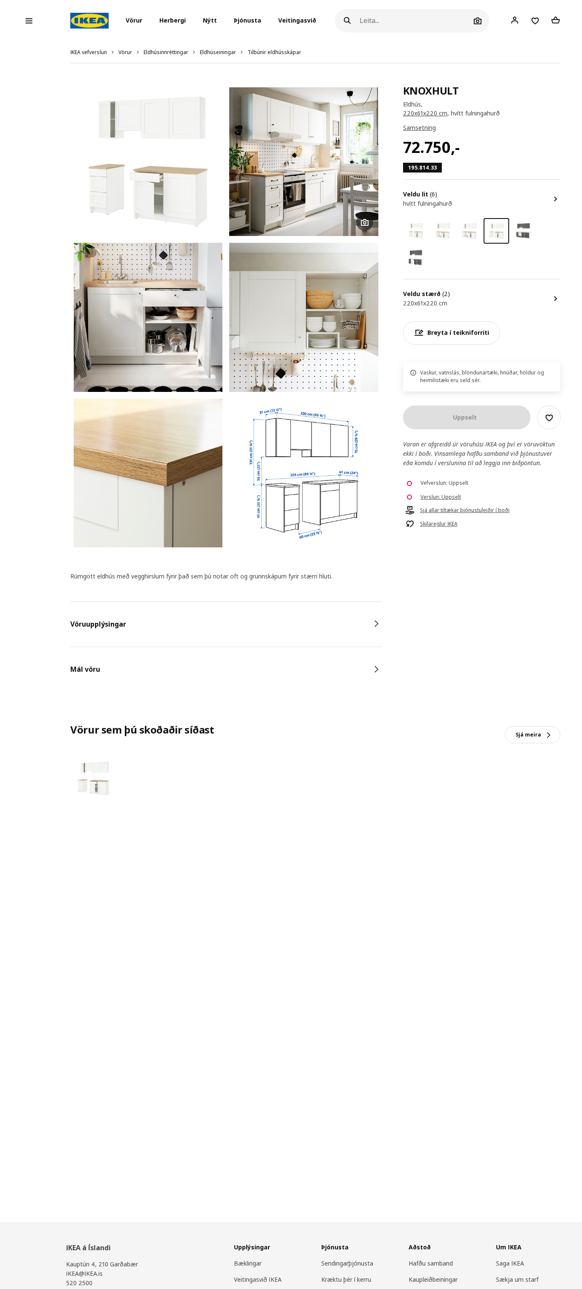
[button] (136, 21)
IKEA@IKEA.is (84, 1273)
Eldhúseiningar (218, 52)
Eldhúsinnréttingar (166, 52)
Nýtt (210, 21)
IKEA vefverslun (88, 52)
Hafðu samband (431, 1263)
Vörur (125, 52)
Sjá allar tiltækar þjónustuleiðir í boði (465, 510)
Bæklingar (248, 1263)
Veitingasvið (297, 21)
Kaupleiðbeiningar (433, 1279)
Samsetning (419, 128)
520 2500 (79, 1283)
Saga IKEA (510, 1263)
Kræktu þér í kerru (346, 1279)
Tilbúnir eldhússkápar (274, 52)
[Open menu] (28, 20)
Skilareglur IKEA (439, 524)
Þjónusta (247, 21)
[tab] (226, 624)
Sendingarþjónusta (347, 1263)
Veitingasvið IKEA (258, 1279)
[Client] (514, 20)
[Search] (347, 20)
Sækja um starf (517, 1279)
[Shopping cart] (555, 20)
